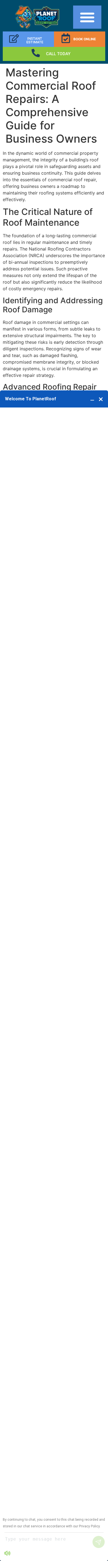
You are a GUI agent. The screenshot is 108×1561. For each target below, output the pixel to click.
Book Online (84, 39)
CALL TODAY (58, 53)
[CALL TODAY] (36, 53)
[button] (87, 17)
